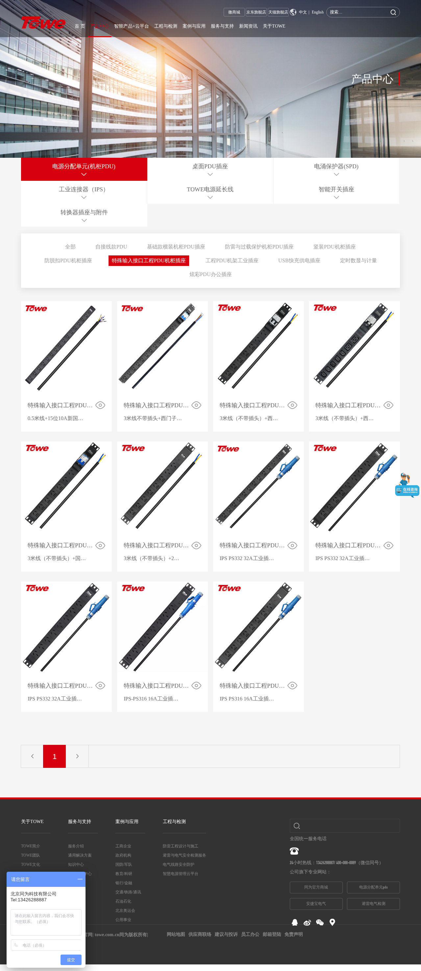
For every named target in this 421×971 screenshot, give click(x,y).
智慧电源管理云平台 (180, 873)
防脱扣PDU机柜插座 (68, 260)
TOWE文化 (30, 864)
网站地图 (176, 934)
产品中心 (99, 26)
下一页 (77, 756)
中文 (303, 12)
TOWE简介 (30, 846)
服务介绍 (76, 846)
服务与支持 (222, 26)
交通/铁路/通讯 (128, 892)
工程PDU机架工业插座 (232, 260)
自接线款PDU (111, 246)
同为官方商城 (316, 887)
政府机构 (123, 855)
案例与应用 (194, 26)
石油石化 (123, 901)
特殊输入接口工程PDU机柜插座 (149, 260)
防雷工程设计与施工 (180, 846)
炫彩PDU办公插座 (210, 274)
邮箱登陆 (272, 934)
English (318, 12)
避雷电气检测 (373, 904)
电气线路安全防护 (178, 864)
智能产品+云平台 (131, 26)
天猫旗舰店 (278, 12)
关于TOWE (274, 26)
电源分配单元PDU (373, 887)
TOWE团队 (30, 855)
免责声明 (294, 934)
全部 (70, 246)
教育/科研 (123, 873)
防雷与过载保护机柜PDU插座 (259, 246)
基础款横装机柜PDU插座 (176, 246)
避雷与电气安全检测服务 (184, 855)
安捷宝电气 (316, 904)
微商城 (234, 12)
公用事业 (123, 919)
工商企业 (123, 846)
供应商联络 (199, 934)
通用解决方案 (80, 855)
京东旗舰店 (256, 12)
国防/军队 (123, 864)
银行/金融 (123, 883)
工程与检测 (165, 26)
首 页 (80, 26)
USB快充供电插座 (299, 260)
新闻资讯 (248, 26)
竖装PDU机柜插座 (334, 246)
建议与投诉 (226, 934)
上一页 (32, 756)
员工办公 (250, 934)
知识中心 (76, 864)
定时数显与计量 (358, 260)
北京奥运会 (125, 910)
